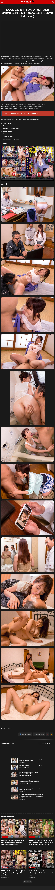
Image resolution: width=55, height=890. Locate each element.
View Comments (46, 743)
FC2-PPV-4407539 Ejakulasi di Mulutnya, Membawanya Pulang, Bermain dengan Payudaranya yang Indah (28, 774)
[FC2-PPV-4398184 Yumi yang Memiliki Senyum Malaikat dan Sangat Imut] (14, 789)
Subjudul (5, 867)
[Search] (53, 2)
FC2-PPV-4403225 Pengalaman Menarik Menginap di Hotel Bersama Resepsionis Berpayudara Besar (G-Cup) (31, 796)
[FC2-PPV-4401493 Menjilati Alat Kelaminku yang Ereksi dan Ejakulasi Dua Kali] (14, 760)
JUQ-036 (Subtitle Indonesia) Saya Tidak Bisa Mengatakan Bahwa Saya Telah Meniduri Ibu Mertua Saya (41, 842)
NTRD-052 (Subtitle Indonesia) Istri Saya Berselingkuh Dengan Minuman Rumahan (13, 873)
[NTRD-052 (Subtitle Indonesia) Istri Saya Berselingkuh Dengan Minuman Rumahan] (13, 859)
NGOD (10, 131)
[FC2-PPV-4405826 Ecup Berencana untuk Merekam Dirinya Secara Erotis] (14, 767)
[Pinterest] (47, 734)
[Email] (51, 734)
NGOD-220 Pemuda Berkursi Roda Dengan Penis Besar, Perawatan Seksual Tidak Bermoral (12, 842)
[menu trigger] (3, 2)
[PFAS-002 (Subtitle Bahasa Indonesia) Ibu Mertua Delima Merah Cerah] (41, 859)
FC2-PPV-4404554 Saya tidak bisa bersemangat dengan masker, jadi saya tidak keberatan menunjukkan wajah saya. (30, 782)
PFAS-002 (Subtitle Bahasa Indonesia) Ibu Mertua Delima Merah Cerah (41, 873)
